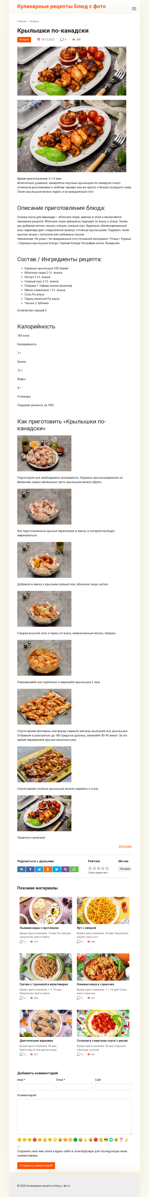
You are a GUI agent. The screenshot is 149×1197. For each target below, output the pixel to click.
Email (60, 1080)
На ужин (125, 868)
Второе (24, 39)
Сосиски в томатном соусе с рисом (102, 1040)
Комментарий (26, 1095)
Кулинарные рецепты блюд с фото (61, 6)
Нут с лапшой (86, 928)
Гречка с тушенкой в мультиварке (44, 984)
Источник (125, 846)
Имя (21, 1080)
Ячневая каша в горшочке (95, 984)
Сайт (98, 1080)
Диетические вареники (36, 1040)
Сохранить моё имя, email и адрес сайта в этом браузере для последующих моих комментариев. (72, 1153)
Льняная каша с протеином (39, 928)
